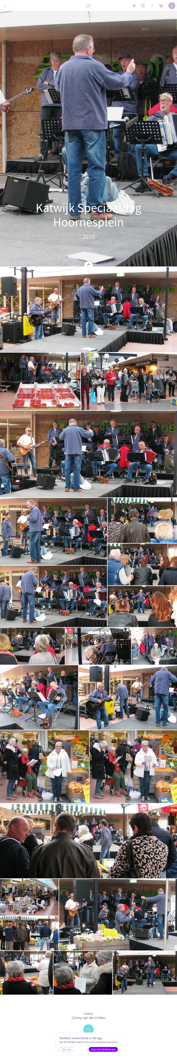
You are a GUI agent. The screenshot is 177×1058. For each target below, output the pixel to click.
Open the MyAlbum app (103, 1049)
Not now (66, 1049)
